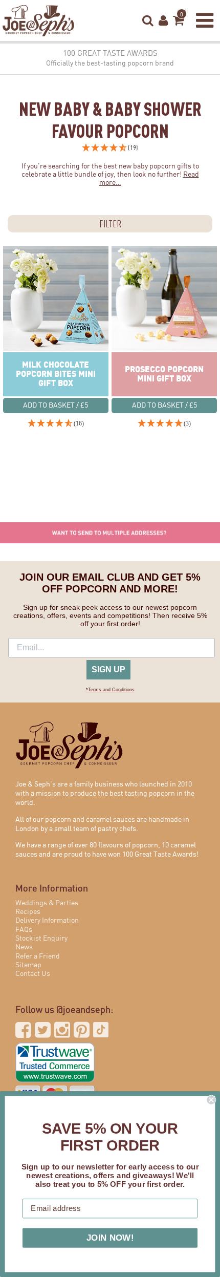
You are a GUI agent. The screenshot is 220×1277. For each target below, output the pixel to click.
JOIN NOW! (110, 1238)
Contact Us (32, 974)
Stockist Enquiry (41, 938)
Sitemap (28, 965)
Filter (110, 223)
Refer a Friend (37, 956)
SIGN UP (108, 669)
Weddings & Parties (46, 903)
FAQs (23, 930)
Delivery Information (47, 921)
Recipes (27, 912)
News (24, 947)
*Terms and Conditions (110, 689)
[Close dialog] (211, 1100)
